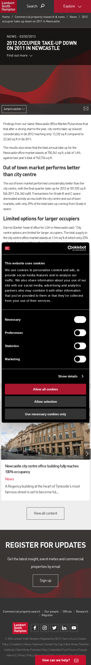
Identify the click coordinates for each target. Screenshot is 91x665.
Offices (67, 611)
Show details (67, 376)
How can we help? (56, 660)
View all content (45, 513)
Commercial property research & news (40, 17)
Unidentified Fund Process (63, 649)
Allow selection (45, 401)
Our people (51, 611)
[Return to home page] (8, 6)
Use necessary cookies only (45, 414)
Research (82, 611)
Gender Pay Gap (54, 644)
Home (6, 17)
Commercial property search (21, 611)
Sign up (45, 581)
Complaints (16, 644)
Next (87, 454)
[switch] (80, 332)
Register (47, 615)
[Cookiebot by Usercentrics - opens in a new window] (67, 248)
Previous (4, 454)
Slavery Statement (33, 644)
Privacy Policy (25, 655)
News (73, 17)
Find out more (17, 55)
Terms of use (69, 638)
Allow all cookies (45, 389)
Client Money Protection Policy (32, 649)
